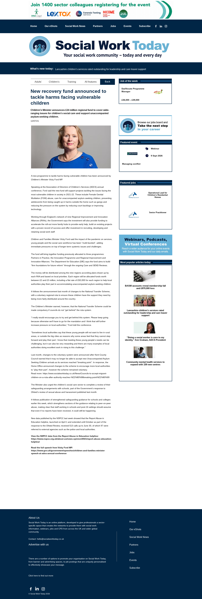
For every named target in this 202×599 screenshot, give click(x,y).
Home (132, 521)
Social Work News (139, 537)
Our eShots (135, 529)
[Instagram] (166, 26)
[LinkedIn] (161, 26)
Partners (133, 544)
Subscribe (134, 568)
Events (133, 560)
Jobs (131, 552)
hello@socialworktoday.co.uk (50, 539)
